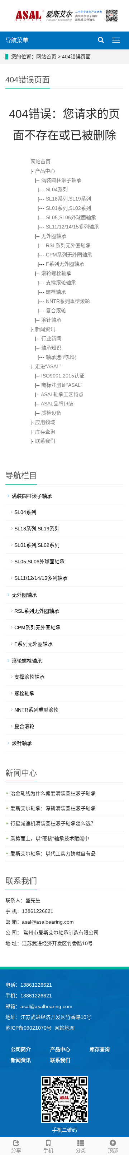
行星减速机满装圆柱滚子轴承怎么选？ (53, 823)
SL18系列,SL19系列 (68, 199)
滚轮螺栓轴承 (56, 273)
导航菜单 (16, 40)
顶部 (113, 1150)
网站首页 (46, 56)
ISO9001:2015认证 (62, 376)
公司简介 (21, 1049)
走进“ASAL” (48, 366)
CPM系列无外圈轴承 (69, 255)
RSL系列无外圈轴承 (68, 245)
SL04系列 (57, 189)
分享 (16, 1150)
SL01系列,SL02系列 (68, 208)
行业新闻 (51, 338)
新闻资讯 (45, 329)
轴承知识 (51, 348)
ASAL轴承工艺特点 (62, 394)
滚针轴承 (51, 320)
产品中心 (45, 171)
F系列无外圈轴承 (65, 264)
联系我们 (45, 441)
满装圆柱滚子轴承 (61, 180)
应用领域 (45, 422)
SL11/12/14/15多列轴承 (72, 227)
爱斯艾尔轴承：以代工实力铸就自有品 (53, 853)
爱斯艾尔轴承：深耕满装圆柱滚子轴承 (53, 808)
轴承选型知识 (61, 357)
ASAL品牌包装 (57, 403)
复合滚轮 (56, 310)
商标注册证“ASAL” (61, 385)
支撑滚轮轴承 (61, 282)
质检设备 (51, 413)
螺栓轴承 (56, 292)
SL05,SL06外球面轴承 (71, 217)
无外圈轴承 (53, 236)
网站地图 (64, 1028)
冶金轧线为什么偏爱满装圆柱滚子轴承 (53, 793)
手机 (48, 1150)
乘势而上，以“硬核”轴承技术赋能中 (49, 838)
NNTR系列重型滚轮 (68, 301)
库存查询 (45, 431)
